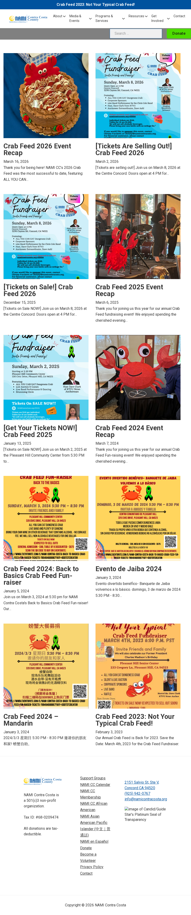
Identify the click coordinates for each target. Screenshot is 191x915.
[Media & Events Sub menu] (90, 18)
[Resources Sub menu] (146, 16)
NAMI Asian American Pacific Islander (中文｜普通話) (95, 826)
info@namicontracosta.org (146, 799)
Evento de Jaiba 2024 (129, 569)
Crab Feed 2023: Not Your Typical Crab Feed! (96, 4)
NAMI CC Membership (90, 794)
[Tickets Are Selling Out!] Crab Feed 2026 (134, 149)
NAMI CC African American (93, 806)
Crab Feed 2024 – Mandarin (30, 720)
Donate (178, 33)
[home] (28, 18)
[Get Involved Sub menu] (168, 18)
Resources (136, 16)
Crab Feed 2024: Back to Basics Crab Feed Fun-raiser (41, 575)
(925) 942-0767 (137, 793)
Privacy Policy (91, 867)
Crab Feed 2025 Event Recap (129, 290)
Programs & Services (104, 18)
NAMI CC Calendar (95, 784)
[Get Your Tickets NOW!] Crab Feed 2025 (40, 431)
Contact (179, 16)
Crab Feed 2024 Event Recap (129, 431)
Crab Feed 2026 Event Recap (37, 149)
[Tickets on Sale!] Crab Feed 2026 (38, 290)
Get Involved (157, 18)
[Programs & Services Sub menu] (123, 18)
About (57, 16)
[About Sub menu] (64, 16)
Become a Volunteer (88, 857)
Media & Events (75, 18)
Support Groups (93, 778)
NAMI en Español (94, 841)
